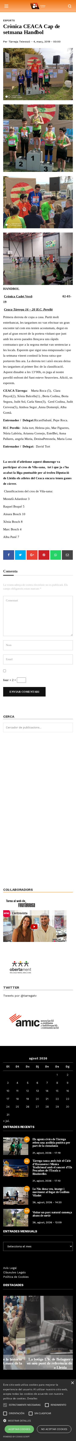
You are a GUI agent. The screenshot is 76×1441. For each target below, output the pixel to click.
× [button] (72, 1383)
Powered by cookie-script (16, 1436)
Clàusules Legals (14, 1272)
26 (27, 1106)
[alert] (38, 1410)
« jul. (6, 1120)
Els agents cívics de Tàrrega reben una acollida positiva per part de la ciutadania (51, 1142)
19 (27, 1098)
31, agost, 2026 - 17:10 (47, 1180)
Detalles (32, 1398)
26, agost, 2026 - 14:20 (47, 1202)
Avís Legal (10, 1268)
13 (37, 1090)
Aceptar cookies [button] (19, 1429)
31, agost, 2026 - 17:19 (47, 1152)
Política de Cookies (16, 1276)
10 (8, 1090)
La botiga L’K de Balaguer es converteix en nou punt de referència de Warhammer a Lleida (38, 1363)
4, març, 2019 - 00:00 (47, 41)
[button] (38, 1420)
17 (8, 1098)
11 (17, 1090)
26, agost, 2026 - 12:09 (47, 1222)
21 (47, 1098)
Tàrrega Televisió (19, 41)
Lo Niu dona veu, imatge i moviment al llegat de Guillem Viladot (51, 1192)
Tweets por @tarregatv (20, 995)
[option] (38, 1333)
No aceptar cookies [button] (54, 1429)
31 (8, 1114)
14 (47, 1090)
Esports (9, 20)
